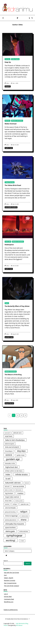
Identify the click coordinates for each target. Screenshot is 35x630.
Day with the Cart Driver (11, 572)
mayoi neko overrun (12, 497)
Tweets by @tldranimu (11, 610)
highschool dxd (11, 467)
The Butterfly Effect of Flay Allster (17, 306)
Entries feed (8, 596)
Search (6, 561)
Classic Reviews (9, 182)
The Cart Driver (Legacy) (11, 586)
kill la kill (7, 486)
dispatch (7, 86)
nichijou (15, 504)
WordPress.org (8, 602)
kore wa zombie (18, 486)
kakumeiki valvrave (13, 482)
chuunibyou (9, 451)
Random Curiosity (9, 580)
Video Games (15, 59)
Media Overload (10, 124)
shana (23, 519)
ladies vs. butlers (9, 490)
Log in (6, 594)
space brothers (10, 527)
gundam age (13, 459)
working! (10, 540)
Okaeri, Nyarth (8, 578)
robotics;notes (24, 516)
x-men (22, 541)
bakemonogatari (9, 444)
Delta (7, 83)
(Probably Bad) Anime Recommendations (16, 618)
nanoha (7, 504)
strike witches (23, 531)
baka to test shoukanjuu (15, 440)
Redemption (9, 245)
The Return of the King (13, 375)
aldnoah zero (17, 433)
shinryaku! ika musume (14, 524)
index (8, 474)
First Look (8, 241)
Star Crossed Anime (10, 583)
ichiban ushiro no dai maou (13, 471)
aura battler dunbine (11, 207)
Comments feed (9, 599)
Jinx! (5, 575)
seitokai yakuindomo (10, 520)
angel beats (8, 436)
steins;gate (10, 531)
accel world (7, 433)
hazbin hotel (8, 148)
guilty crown (21, 455)
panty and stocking (10, 512)
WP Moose (19, 625)
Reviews (7, 59)
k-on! (8, 478)
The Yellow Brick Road (13, 185)
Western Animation (17, 120)
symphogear (14, 535)
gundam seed (9, 337)
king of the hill (9, 403)
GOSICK (9, 455)
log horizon (9, 493)
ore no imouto (10, 508)
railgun (23, 511)
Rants (6, 303)
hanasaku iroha (10, 463)
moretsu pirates (19, 500)
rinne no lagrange (11, 516)
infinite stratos (21, 474)
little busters (19, 490)
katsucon (27, 483)
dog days (21, 451)
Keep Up (8, 62)
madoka (20, 493)
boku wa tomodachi (12, 447)
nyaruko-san (25, 504)
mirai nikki (8, 501)
